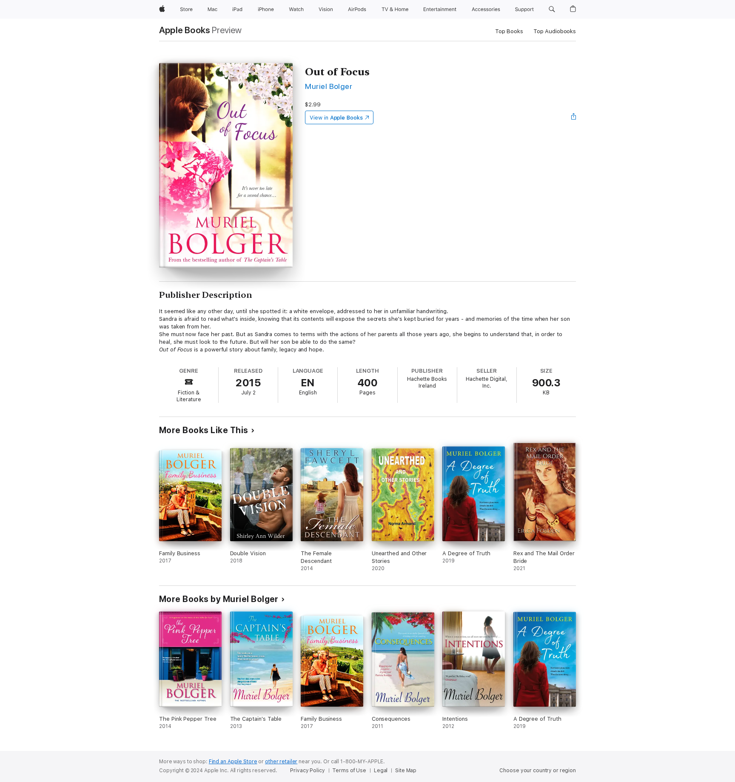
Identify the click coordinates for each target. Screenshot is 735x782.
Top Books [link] (509, 31)
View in (336, 117)
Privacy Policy (307, 770)
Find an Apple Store (233, 762)
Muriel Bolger (328, 86)
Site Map (405, 770)
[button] (551, 9)
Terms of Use (349, 770)
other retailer (281, 762)
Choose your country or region (537, 770)
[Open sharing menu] (573, 117)
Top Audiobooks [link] (554, 31)
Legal (380, 770)
